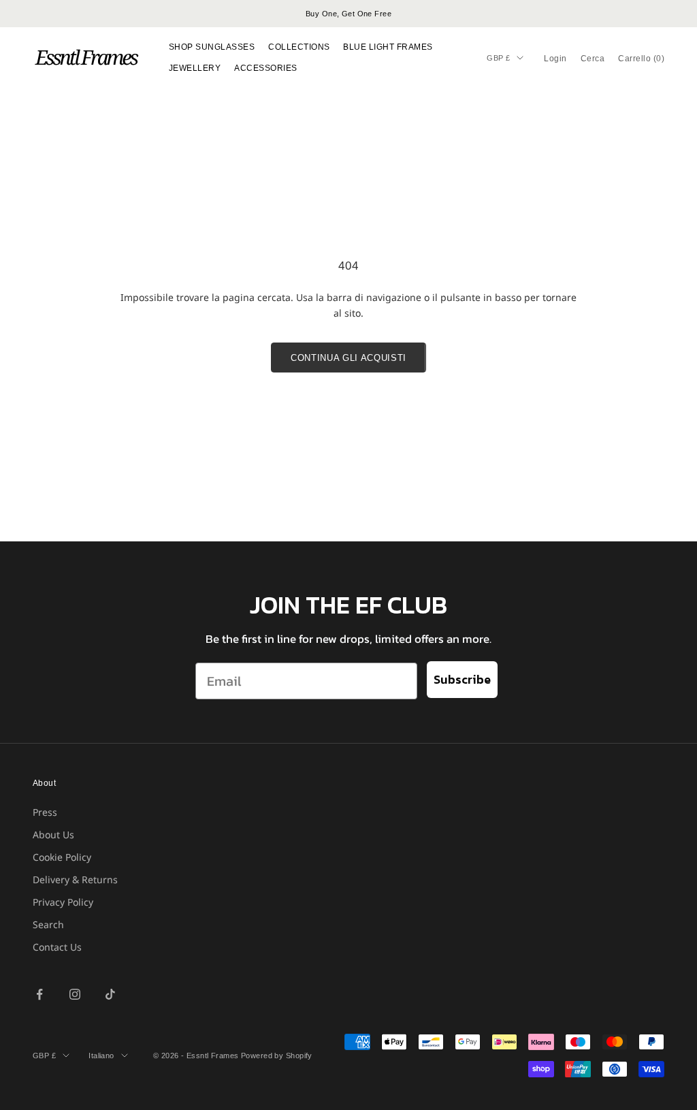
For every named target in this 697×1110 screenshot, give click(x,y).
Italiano (101, 1055)
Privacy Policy (63, 901)
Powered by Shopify (276, 1055)
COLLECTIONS (298, 47)
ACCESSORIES (265, 68)
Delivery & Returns (75, 879)
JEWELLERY (195, 68)
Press (45, 812)
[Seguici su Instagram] (75, 994)
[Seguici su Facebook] (39, 994)
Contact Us (57, 946)
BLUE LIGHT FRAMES (387, 47)
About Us (53, 834)
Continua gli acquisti (348, 358)
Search (48, 924)
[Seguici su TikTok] (110, 994)
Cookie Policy (62, 857)
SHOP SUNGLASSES (212, 47)
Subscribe (462, 679)
